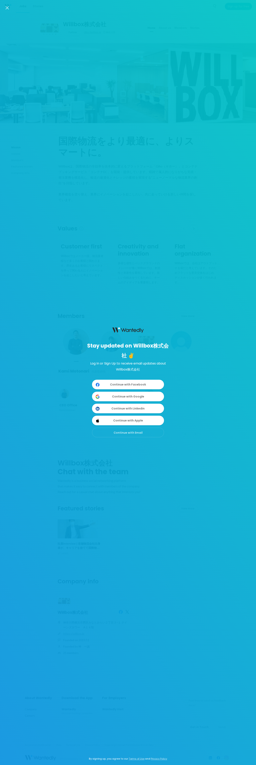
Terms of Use (136, 758)
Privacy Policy (159, 758)
